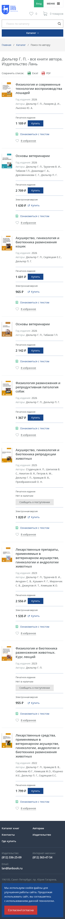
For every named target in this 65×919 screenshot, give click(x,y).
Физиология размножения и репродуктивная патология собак (38, 387)
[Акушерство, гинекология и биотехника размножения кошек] (7, 243)
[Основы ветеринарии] (7, 161)
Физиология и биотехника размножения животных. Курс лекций (36, 652)
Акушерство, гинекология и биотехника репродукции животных (37, 454)
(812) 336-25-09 (11, 857)
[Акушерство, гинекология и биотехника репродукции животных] (7, 455)
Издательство (42, 834)
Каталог (21, 45)
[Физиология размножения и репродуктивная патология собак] (7, 388)
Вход (39, 3)
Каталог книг (10, 828)
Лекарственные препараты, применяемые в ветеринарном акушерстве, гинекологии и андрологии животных (37, 557)
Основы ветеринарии (33, 156)
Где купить (9, 841)
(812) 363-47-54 (42, 857)
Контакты (8, 834)
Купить (35, 123)
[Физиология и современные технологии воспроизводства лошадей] (7, 89)
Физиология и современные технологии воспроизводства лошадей (39, 88)
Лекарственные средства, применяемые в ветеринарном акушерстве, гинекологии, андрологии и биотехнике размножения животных (37, 745)
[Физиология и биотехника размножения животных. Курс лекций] (7, 653)
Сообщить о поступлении (34, 502)
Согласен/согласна (21, 910)
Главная (6, 45)
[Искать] (59, 23)
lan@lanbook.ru (12, 868)
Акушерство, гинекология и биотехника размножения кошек (37, 242)
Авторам (38, 828)
